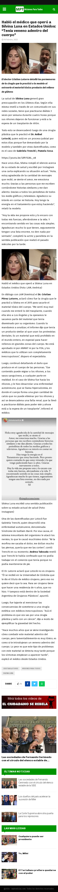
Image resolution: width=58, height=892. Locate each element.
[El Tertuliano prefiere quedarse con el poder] (9, 874)
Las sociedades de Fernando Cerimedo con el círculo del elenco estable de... (26, 759)
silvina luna (8, 673)
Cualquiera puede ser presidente (31, 838)
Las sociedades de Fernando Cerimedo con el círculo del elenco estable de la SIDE (36, 782)
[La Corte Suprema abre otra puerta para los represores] (9, 817)
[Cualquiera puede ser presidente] (9, 840)
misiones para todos (31, 669)
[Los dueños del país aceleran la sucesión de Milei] (9, 800)
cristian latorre (10, 669)
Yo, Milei (23, 853)
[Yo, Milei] (9, 857)
